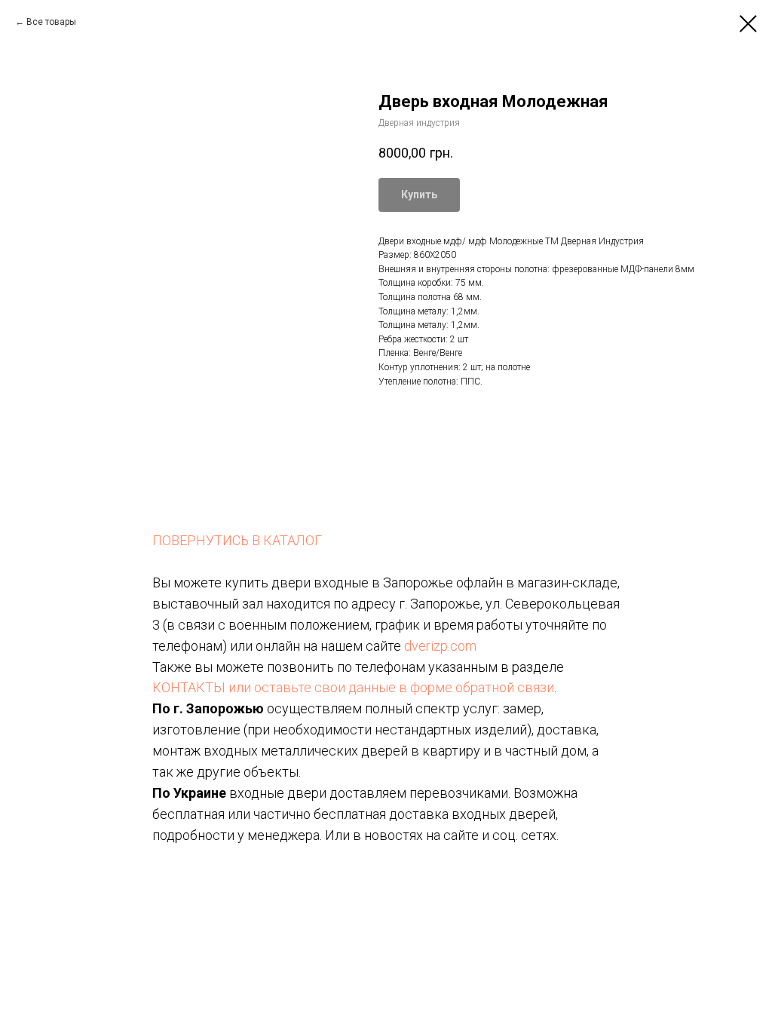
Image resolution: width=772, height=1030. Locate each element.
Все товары (51, 22)
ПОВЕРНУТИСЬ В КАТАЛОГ (237, 540)
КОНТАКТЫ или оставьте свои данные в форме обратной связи (353, 687)
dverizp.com (440, 646)
